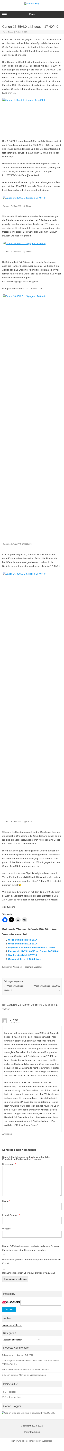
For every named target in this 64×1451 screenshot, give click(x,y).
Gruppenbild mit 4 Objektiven (24, 959)
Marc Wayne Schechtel (13, 1360)
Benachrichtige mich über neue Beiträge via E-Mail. (28, 1272)
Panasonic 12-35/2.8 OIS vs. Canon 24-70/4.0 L (34, 951)
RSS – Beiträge (9, 1392)
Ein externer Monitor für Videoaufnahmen (29, 1369)
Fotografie (28, 967)
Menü (32, 14)
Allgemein (17, 967)
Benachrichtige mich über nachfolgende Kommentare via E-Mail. (31, 1261)
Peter (11, 32)
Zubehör (38, 967)
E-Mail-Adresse (11, 1215)
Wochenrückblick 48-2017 (22, 939)
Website (6, 1228)
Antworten (7, 1134)
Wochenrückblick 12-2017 (22, 943)
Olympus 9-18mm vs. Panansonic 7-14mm (31, 947)
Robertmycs (7, 1355)
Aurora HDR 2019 (25, 1355)
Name (6, 1201)
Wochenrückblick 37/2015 (22, 955)
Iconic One (16, 1441)
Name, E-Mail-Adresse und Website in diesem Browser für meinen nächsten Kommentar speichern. (30, 1248)
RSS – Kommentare (11, 1397)
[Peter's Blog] (31, 3)
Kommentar (9, 1164)
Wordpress (47, 1441)
